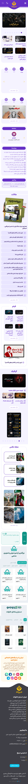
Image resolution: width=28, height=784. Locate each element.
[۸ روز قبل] (8, 395)
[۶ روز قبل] (14, 380)
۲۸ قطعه (18, 581)
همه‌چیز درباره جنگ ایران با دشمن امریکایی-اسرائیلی (15, 227)
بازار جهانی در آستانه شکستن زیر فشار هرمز (13, 241)
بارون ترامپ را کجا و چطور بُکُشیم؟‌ (15, 233)
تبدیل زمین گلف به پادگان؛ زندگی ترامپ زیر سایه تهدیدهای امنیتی (13, 268)
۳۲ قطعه (18, 598)
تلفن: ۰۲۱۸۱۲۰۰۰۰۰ (21, 741)
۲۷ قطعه (4, 598)
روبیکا (14, 674)
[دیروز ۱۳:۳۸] (7, 51)
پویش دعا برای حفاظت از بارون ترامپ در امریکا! (14, 171)
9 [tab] (5, 440)
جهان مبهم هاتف (8, 635)
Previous (24, 20)
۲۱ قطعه (4, 581)
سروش (10, 674)
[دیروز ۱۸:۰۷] (20, 481)
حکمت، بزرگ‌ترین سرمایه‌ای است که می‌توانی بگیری (22, 57)
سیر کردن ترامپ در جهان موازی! (20, 402)
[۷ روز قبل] (20, 395)
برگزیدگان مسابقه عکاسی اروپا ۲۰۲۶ (11, 481)
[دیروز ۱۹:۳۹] (20, 469)
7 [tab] (7, 32)
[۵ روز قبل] (9, 312)
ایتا (19, 678)
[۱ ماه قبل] (14, 112)
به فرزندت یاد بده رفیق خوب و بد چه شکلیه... (14, 156)
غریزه (25, 635)
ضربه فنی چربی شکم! (8, 45)
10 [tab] (3, 440)
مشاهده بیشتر (12, 90)
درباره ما (23, 760)
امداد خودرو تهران (7, 184)
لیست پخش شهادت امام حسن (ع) (7, 595)
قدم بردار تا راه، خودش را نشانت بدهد (15, 167)
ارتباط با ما (22, 757)
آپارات (17, 674)
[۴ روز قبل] (19, 312)
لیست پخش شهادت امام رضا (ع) (21, 595)
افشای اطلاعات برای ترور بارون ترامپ (15, 295)
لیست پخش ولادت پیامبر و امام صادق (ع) (21, 578)
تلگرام (8, 678)
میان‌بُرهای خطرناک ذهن (8, 402)
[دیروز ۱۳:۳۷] (14, 20)
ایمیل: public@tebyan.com (17, 744)
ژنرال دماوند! (20, 246)
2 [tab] (19, 32)
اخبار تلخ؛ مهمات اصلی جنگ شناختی (15, 273)
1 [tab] (21, 32)
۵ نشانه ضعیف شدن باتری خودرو (8, 57)
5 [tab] (12, 32)
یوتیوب (15, 678)
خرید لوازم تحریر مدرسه (19, 184)
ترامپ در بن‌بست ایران (18, 282)
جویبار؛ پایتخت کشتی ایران (12, 469)
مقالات (14, 194)
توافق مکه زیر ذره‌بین (18, 278)
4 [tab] (14, 32)
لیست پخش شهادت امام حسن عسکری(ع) (7, 578)
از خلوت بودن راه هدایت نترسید (17, 154)
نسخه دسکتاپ (14, 766)
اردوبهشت (10, 648)
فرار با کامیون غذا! (19, 255)
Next (3, 20)
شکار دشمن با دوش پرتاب (17, 250)
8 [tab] (5, 32)
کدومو (14, 138)
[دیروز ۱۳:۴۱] (20, 51)
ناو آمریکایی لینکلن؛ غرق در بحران (15, 259)
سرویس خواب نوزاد (14, 186)
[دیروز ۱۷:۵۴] (9, 515)
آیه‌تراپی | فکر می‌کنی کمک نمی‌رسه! (9, 333)
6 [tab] (9, 32)
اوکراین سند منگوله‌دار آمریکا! (16, 291)
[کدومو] (14, 134)
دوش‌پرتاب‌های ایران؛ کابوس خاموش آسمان (13, 263)
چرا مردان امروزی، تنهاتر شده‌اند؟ (21, 45)
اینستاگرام (12, 678)
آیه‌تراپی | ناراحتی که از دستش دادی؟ (19, 319)
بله (6, 674)
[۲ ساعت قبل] (20, 457)
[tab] (22, 70)
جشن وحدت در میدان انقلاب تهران (11, 457)
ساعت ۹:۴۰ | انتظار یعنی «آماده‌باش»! (19, 333)
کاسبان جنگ (20, 287)
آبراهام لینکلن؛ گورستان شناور (16, 237)
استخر (24, 648)
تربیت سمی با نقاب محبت (16, 390)
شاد (21, 674)
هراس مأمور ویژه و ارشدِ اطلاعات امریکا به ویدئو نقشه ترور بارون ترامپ (13, 159)
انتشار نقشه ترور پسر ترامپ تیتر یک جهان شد (14, 152)
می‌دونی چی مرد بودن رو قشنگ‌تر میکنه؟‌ (15, 165)
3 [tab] (16, 32)
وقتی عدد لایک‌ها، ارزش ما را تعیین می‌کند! (14, 162)
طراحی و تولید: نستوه (13, 781)
